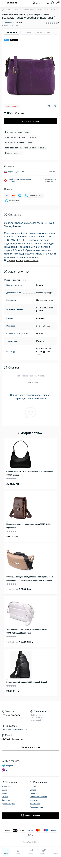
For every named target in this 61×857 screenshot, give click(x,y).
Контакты (34, 800)
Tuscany (18, 22)
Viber (8, 770)
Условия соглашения (38, 797)
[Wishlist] (7, 521)
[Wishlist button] (49, 106)
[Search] (52, 2)
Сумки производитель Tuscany (23, 260)
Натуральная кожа (44, 300)
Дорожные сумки (8, 804)
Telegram (9, 766)
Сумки (9, 10)
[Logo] (12, 3)
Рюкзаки (5, 797)
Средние (40, 318)
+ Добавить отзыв (30, 382)
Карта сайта (35, 804)
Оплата (33, 790)
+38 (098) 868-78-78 (11, 715)
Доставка (33, 787)
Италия (39, 333)
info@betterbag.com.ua (12, 739)
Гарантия (34, 793)
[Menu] (3, 3)
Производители (36, 807)
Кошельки (6, 800)
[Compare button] (54, 106)
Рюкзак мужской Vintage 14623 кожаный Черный (26, 682)
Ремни (4, 793)
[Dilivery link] (56, 180)
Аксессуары (6, 787)
